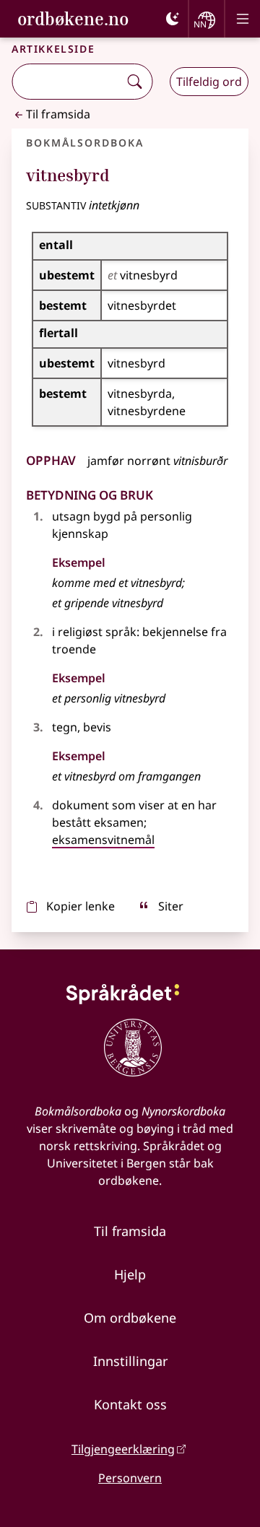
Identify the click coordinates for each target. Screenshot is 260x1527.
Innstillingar (130, 1361)
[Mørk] (172, 18)
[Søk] (134, 82)
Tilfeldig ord (209, 82)
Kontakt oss (130, 1404)
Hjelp (130, 1274)
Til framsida (58, 114)
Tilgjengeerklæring (123, 1449)
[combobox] (66, 81)
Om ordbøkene (130, 1317)
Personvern (130, 1478)
